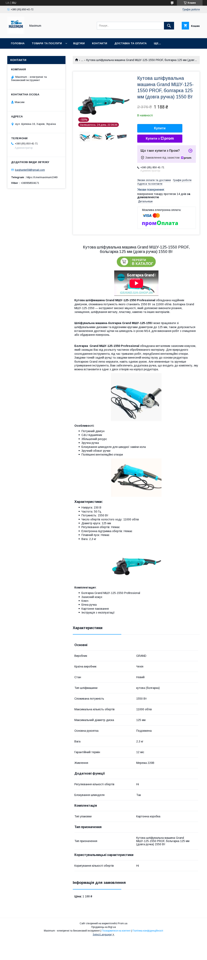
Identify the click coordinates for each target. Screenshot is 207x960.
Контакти (99, 43)
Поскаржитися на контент (116, 930)
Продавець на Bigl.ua (103, 927)
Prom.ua (122, 923)
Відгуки (79, 43)
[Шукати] (169, 25)
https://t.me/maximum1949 (41, 177)
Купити (160, 128)
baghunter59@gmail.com (30, 169)
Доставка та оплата (130, 43)
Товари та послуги (47, 43)
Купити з (153, 138)
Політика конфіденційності (147, 930)
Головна (17, 43)
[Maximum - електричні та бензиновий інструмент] (15, 33)
